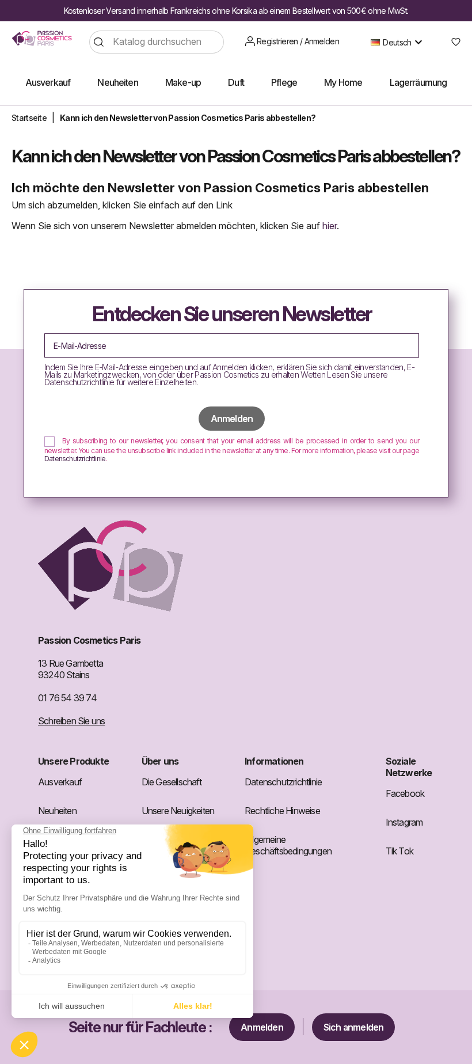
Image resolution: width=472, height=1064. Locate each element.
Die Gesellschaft (171, 782)
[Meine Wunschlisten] (451, 42)
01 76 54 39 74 (67, 698)
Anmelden (262, 1027)
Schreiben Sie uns (71, 721)
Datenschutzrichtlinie (74, 458)
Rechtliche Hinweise (282, 810)
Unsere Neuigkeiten (178, 810)
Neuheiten (57, 810)
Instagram (404, 822)
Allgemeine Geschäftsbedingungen (288, 845)
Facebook (405, 793)
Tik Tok (399, 851)
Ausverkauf (60, 782)
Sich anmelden (353, 1027)
